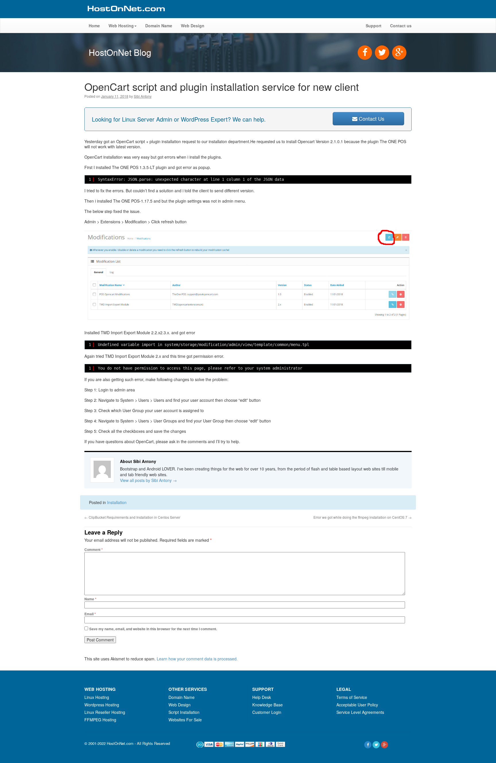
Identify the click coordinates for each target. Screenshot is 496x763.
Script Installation (183, 712)
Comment (93, 549)
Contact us (401, 25)
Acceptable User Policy (357, 705)
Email (90, 613)
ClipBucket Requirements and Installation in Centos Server (132, 517)
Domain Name (158, 25)
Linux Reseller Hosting (104, 712)
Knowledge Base (267, 705)
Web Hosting (121, 25)
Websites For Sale (185, 719)
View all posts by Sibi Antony (148, 480)
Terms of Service (351, 697)
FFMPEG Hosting (100, 719)
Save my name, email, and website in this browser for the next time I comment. (153, 628)
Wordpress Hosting (101, 705)
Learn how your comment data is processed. (197, 659)
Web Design (192, 25)
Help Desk (261, 697)
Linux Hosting (96, 697)
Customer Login (266, 712)
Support (373, 25)
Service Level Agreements (360, 712)
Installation (117, 502)
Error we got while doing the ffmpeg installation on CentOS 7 (362, 517)
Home (94, 25)
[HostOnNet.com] (125, 15)
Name (90, 598)
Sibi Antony (143, 96)
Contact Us (370, 118)
